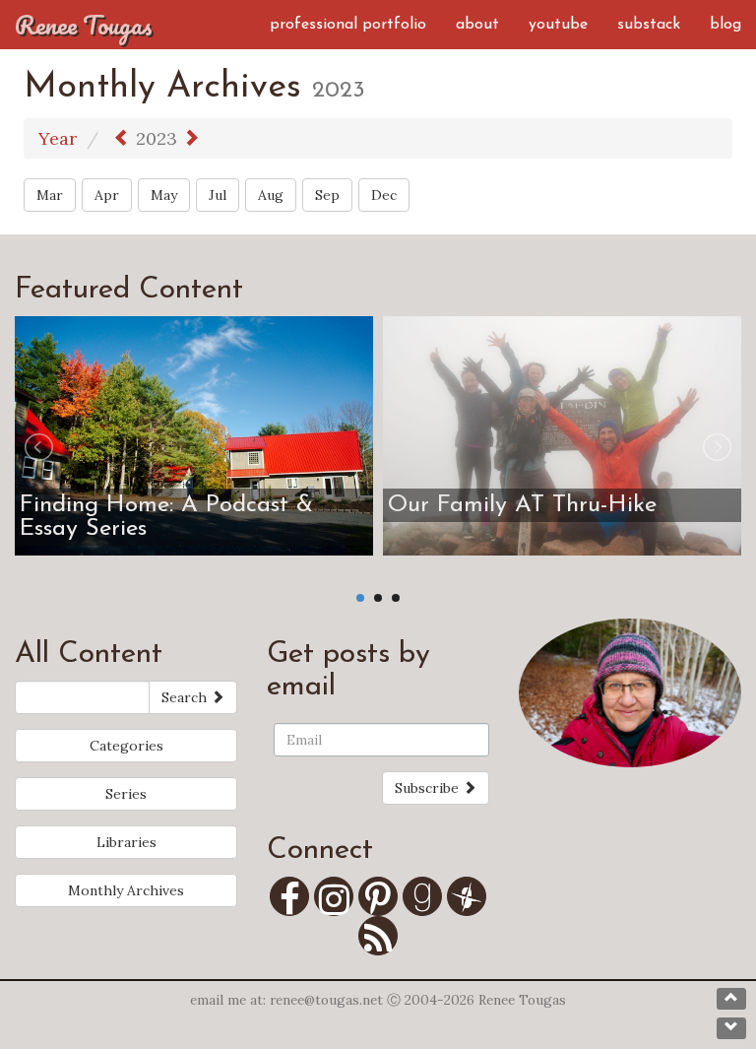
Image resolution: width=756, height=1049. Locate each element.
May (164, 195)
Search (186, 697)
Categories (126, 745)
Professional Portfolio (348, 25)
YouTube (558, 25)
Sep (327, 195)
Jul (217, 195)
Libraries (126, 842)
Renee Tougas (84, 24)
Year (57, 138)
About (477, 25)
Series (126, 794)
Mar (49, 195)
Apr (106, 195)
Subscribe (429, 788)
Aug (271, 195)
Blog (725, 25)
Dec (384, 195)
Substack (648, 25)
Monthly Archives (126, 890)
